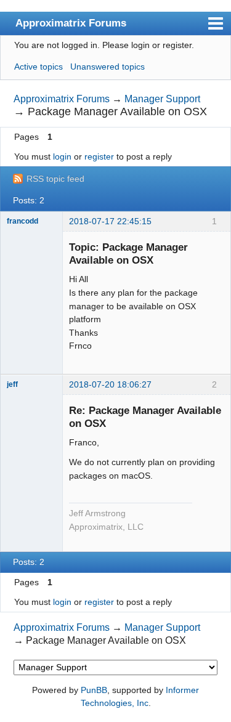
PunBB (94, 690)
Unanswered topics (107, 66)
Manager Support (162, 99)
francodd (22, 221)
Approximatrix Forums (70, 23)
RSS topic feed (55, 179)
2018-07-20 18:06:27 (110, 384)
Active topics (38, 66)
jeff (12, 384)
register (99, 156)
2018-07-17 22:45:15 (110, 221)
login (62, 156)
